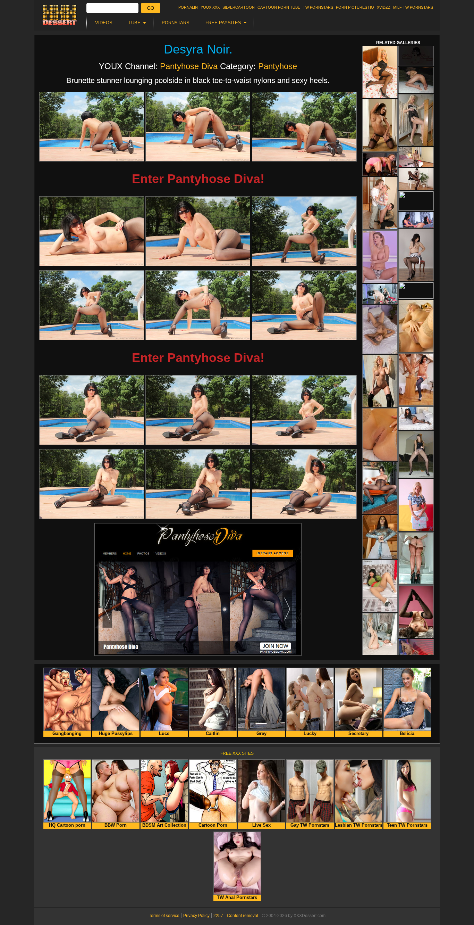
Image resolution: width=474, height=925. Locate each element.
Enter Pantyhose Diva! (198, 179)
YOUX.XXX (210, 7)
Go (150, 8)
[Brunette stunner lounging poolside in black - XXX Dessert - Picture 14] (197, 484)
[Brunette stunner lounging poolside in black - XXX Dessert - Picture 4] (91, 231)
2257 (218, 915)
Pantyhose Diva (189, 66)
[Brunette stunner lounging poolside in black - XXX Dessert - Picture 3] (304, 127)
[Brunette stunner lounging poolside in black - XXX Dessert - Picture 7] (91, 305)
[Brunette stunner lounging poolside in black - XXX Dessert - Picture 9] (304, 305)
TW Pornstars (318, 7)
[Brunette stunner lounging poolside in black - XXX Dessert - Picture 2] (197, 127)
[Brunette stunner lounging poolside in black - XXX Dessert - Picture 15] (304, 484)
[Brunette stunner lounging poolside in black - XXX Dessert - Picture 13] (91, 484)
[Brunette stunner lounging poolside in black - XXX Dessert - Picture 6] (304, 231)
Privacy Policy (196, 915)
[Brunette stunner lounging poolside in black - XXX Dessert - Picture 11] (197, 410)
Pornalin (188, 7)
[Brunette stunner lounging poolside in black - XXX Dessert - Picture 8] (197, 305)
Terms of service (164, 915)
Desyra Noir (196, 49)
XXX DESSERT (59, 15)
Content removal (242, 915)
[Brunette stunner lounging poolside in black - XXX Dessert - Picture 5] (197, 231)
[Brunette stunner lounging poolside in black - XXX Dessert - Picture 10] (91, 410)
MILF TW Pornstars (413, 7)
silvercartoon (238, 7)
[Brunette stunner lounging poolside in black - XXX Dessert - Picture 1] (91, 127)
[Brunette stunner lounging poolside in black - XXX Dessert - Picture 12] (304, 410)
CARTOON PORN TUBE (278, 7)
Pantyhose (277, 66)
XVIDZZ (383, 7)
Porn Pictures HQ (355, 7)
